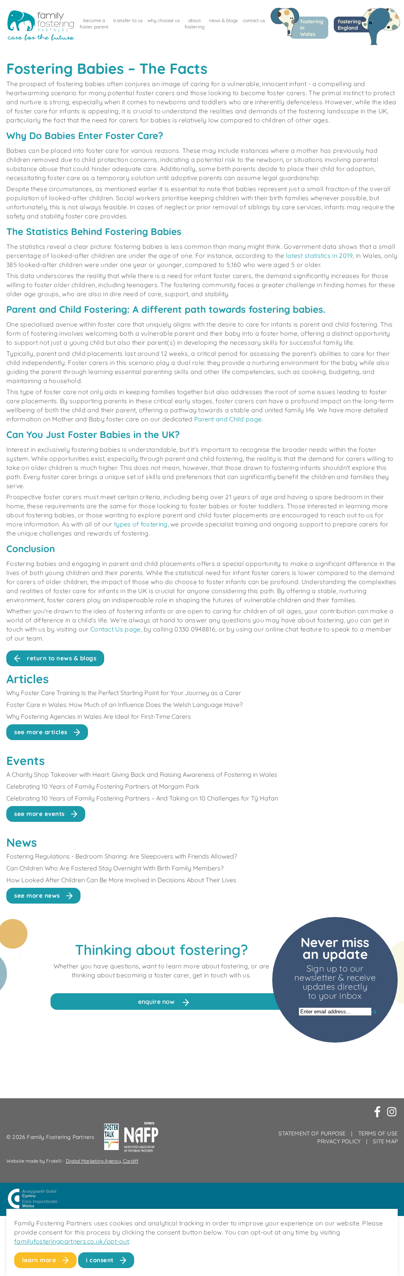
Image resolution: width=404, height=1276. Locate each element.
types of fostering (140, 524)
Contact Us (254, 20)
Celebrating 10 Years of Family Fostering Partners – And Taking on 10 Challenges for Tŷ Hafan (142, 798)
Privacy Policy (339, 1141)
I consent (100, 1260)
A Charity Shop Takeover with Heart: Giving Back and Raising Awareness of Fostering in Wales (141, 774)
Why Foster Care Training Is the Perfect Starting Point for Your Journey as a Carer (123, 693)
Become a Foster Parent (94, 23)
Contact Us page (115, 629)
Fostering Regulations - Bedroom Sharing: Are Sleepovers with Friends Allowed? (121, 856)
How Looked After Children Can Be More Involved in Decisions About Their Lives (121, 880)
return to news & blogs (61, 658)
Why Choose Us (164, 20)
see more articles (40, 732)
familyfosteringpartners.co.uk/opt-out (71, 1241)
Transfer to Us (128, 20)
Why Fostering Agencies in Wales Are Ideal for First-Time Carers (98, 716)
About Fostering (194, 23)
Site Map (385, 1141)
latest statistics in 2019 (319, 255)
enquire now (157, 1001)
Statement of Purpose (312, 1133)
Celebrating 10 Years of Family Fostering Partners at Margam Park (103, 786)
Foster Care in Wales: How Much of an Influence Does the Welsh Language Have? (124, 704)
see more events (39, 813)
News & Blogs (223, 20)
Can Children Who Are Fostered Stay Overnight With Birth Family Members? (115, 868)
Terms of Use (378, 1133)
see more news (37, 895)
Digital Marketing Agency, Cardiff (102, 1161)
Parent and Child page (228, 419)
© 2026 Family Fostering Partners (50, 1137)
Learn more (39, 1260)
